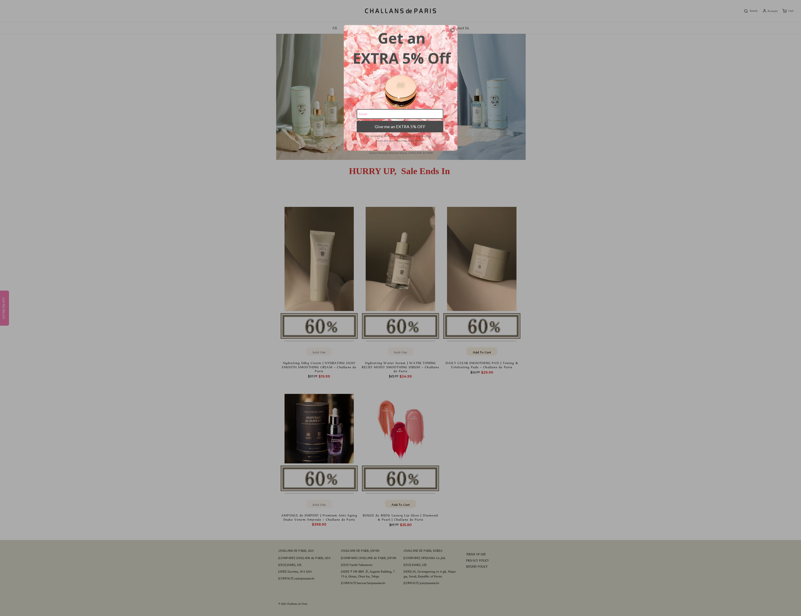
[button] (452, 30)
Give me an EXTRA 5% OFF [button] (400, 126)
